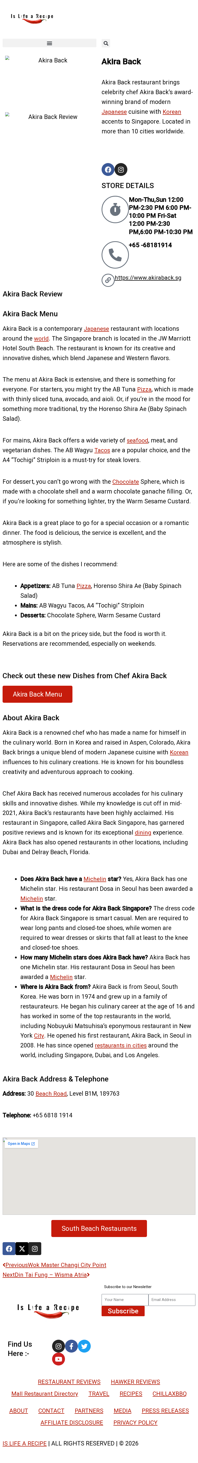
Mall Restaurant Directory (44, 1393)
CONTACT (51, 1410)
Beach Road (51, 1093)
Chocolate (125, 481)
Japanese (114, 111)
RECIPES (131, 1393)
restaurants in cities (121, 1045)
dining (143, 832)
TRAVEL (98, 1393)
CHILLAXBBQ (170, 1393)
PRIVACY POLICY (135, 1422)
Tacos (102, 450)
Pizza (144, 389)
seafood (137, 440)
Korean (172, 111)
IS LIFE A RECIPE (25, 1443)
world (41, 338)
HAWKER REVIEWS (135, 1381)
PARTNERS (89, 1410)
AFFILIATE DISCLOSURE (71, 1422)
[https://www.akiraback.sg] (108, 280)
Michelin (95, 879)
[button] (49, 43)
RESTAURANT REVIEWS (69, 1381)
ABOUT (18, 1410)
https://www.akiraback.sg (148, 277)
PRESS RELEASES (165, 1410)
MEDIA (122, 1410)
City (39, 1035)
